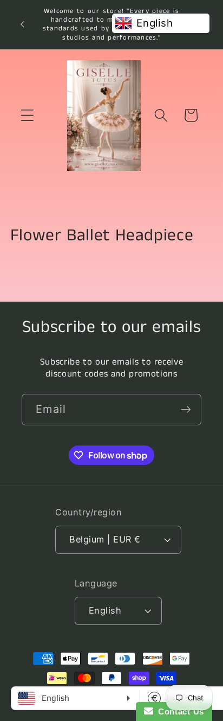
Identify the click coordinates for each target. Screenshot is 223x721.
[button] (27, 115)
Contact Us (178, 711)
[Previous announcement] (22, 24)
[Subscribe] (186, 409)
